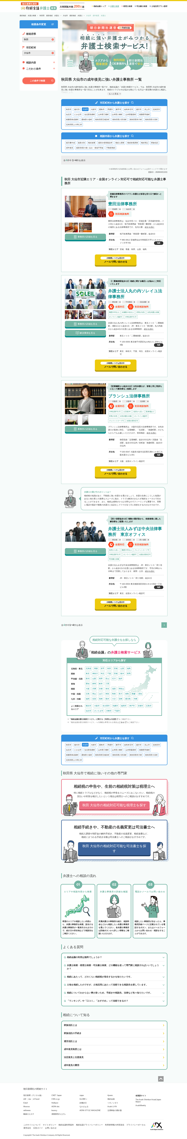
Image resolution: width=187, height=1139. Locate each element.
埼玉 (102, 673)
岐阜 (101, 684)
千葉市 (117, 711)
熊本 (107, 699)
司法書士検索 (141, 6)
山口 (101, 694)
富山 (107, 679)
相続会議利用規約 (66, 1125)
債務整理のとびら (58, 1114)
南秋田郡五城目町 (102, 119)
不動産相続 (110, 148)
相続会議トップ (100, 6)
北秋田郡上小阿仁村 (74, 125)
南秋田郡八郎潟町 (119, 119)
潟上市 (147, 109)
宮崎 (120, 699)
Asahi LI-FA (112, 1107)
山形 (122, 668)
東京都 (114, 302)
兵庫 (94, 689)
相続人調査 (119, 143)
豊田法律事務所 (122, 204)
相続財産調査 (132, 143)
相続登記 (144, 143)
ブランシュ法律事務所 (129, 396)
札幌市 (115, 706)
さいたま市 (98, 711)
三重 (107, 684)
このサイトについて (32, 1125)
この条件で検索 (37, 81)
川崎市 (108, 711)
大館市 (93, 109)
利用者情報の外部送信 (114, 1125)
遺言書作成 (70, 143)
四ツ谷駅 (142, 540)
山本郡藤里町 (131, 114)
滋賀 (114, 689)
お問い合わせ (51, 1128)
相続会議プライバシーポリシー (89, 1125)
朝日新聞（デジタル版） (33, 1095)
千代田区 (129, 302)
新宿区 (128, 540)
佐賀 (94, 699)
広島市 (148, 706)
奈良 (107, 689)
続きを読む (149, 227)
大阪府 (114, 401)
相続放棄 (91, 143)
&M (24, 1099)
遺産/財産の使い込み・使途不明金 (89, 148)
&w (29, 1099)
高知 (140, 694)
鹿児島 (128, 699)
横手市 (118, 109)
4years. (110, 1095)
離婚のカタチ (28, 1114)
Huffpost (54, 1103)
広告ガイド (38, 1128)
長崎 (101, 699)
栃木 (122, 673)
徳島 (127, 694)
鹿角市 (101, 109)
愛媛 (133, 694)
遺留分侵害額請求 (105, 143)
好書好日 (83, 1103)
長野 (101, 679)
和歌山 (121, 689)
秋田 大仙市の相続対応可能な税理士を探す (114, 805)
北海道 (88, 668)
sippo (82, 1095)
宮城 (115, 668)
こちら (121, 722)
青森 (96, 668)
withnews (27, 1110)
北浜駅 (142, 401)
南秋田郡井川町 (136, 119)
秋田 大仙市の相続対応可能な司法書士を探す (114, 848)
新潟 (87, 679)
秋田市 (68, 109)
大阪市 (128, 401)
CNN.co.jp (55, 1099)
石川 (114, 679)
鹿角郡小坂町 (86, 119)
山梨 (94, 679)
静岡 (94, 684)
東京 (87, 673)
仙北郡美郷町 (89, 114)
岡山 (94, 694)
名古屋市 (106, 706)
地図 (158, 243)
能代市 (77, 109)
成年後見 (69, 148)
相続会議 (111, 1099)
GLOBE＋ (83, 1099)
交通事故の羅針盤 (114, 1110)
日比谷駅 (143, 302)
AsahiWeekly (141, 1105)
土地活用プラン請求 (159, 6)
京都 (101, 689)
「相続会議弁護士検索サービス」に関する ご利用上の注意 (92, 719)
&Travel (36, 1099)
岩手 (102, 668)
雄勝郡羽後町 (144, 114)
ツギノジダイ (112, 1103)
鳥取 (107, 694)
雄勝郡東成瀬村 (72, 119)
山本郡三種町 (103, 114)
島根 (114, 694)
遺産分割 (81, 143)
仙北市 (68, 114)
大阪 (87, 689)
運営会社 (27, 1128)
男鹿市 (110, 109)
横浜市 (88, 706)
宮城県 (114, 209)
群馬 (129, 673)
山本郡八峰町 (117, 114)
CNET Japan (56, 1095)
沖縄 (135, 699)
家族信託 (154, 143)
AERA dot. (55, 1107)
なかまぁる (84, 1107)
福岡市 (123, 706)
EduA (25, 1103)
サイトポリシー (49, 1125)
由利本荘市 (128, 109)
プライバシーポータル (136, 1125)
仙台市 (128, 209)
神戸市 (132, 706)
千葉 (109, 673)
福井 (120, 679)
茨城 (115, 673)
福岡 (87, 699)
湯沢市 (138, 109)
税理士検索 (127, 6)
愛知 (87, 684)
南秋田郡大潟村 (151, 119)
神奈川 (95, 673)
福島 (129, 668)
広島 (87, 694)
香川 (120, 694)
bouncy (54, 1110)
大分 (114, 699)
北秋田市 (156, 109)
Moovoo (26, 1107)
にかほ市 (77, 114)
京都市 (140, 706)
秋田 (109, 668)
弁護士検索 (114, 6)
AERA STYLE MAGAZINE (90, 1110)
